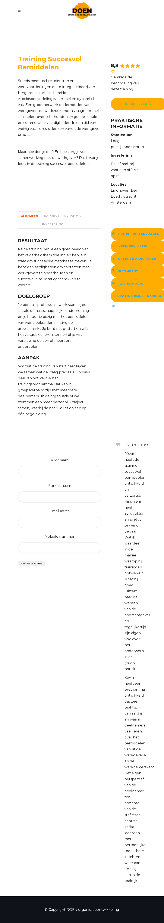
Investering (52, 224)
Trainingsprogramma (61, 215)
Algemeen (29, 216)
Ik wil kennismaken (31, 563)
